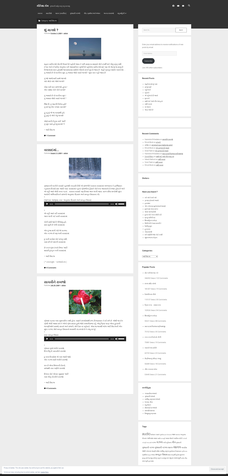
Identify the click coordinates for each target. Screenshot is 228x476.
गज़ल (173, 434)
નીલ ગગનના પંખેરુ (151, 369)
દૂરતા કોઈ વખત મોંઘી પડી (153, 215)
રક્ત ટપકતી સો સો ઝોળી (153, 337)
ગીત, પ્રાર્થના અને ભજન (92, 13)
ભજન (153, 455)
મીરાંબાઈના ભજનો (151, 408)
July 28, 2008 (55, 285)
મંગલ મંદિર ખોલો (150, 284)
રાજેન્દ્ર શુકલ (157, 458)
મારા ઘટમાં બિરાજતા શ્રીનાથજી (172, 154)
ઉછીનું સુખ (148, 226)
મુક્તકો (147, 98)
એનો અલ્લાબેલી (150, 212)
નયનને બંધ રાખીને (151, 348)
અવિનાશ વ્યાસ (152, 438)
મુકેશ (177, 455)
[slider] (121, 204)
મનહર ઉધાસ (161, 454)
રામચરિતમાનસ (150, 411)
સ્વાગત (40, 13)
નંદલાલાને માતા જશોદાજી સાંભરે (162, 145)
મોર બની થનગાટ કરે (151, 273)
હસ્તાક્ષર (147, 203)
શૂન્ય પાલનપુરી (175, 458)
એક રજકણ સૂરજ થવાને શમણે (155, 206)
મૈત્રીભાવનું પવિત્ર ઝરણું (153, 358)
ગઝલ (154, 442)
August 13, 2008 (56, 153)
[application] (85, 204)
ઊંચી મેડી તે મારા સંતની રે (153, 223)
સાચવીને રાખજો (55, 282)
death (158, 434)
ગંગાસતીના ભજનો (151, 393)
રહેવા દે (147, 93)
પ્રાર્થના (144, 455)
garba (162, 434)
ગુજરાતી (178, 442)
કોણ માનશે (148, 232)
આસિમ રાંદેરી (178, 438)
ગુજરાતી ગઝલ (148, 447)
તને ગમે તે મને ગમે (151, 198)
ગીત (174, 442)
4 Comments (51, 268)
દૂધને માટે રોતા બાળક (151, 209)
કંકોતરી (185, 438)
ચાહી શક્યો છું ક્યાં (151, 84)
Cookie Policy (45, 472)
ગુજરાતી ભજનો (150, 396)
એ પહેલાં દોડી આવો (151, 95)
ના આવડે (148, 107)
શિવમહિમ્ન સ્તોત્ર (151, 220)
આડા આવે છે (149, 110)
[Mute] (116, 204)
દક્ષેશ (157, 451)
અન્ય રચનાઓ (109, 13)
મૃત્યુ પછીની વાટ (150, 217)
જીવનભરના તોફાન (151, 237)
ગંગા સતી (149, 442)
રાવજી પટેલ (165, 458)
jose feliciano (168, 434)
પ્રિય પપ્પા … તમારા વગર (153, 305)
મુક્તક (182, 455)
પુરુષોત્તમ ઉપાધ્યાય (175, 451)
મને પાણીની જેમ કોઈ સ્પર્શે (153, 235)
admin (66, 33)
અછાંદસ (177, 434)
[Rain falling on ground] (85, 168)
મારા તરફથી (172, 455)
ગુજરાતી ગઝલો (75, 13)
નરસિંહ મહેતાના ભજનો (152, 399)
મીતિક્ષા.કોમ (43, 5)
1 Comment (50, 136)
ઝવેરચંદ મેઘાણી (151, 451)
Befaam (153, 434)
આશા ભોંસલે (169, 438)
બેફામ (149, 455)
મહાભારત (148, 405)
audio (146, 434)
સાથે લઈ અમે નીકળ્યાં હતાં (154, 101)
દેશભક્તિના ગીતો (150, 294)
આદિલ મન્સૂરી (161, 438)
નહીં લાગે (148, 90)
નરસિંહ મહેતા (164, 451)
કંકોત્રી (144, 442)
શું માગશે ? (51, 30)
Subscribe (148, 61)
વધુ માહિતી (120, 13)
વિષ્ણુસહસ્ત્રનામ (150, 413)
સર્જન (182, 458)
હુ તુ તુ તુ (147, 229)
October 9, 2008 (56, 33)
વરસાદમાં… (51, 150)
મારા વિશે (49, 13)
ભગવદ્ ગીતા (149, 402)
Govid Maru (149, 156)
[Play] (47, 204)
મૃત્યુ (143, 458)
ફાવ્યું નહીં (148, 87)
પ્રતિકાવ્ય (184, 451)
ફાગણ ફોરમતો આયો (152, 200)
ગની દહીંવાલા (167, 442)
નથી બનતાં (148, 104)
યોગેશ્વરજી (148, 458)
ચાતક (170, 447)
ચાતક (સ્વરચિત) (60, 13)
